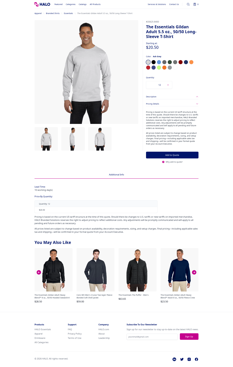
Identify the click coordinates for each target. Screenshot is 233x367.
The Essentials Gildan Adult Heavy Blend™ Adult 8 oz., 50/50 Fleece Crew (178, 296)
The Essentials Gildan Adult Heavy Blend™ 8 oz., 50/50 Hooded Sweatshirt (52, 296)
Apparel (38, 13)
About (101, 333)
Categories (71, 4)
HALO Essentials (43, 329)
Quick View (53, 287)
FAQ (70, 329)
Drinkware (40, 338)
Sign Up (189, 336)
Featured (58, 4)
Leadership (104, 338)
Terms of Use (74, 338)
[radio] (148, 62)
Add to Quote (172, 155)
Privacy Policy (75, 333)
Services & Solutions (157, 4)
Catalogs (83, 4)
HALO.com (103, 329)
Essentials (68, 13)
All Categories (42, 342)
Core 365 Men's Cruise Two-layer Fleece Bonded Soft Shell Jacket (94, 296)
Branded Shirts (53, 13)
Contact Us (174, 4)
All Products (95, 4)
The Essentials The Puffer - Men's (134, 295)
